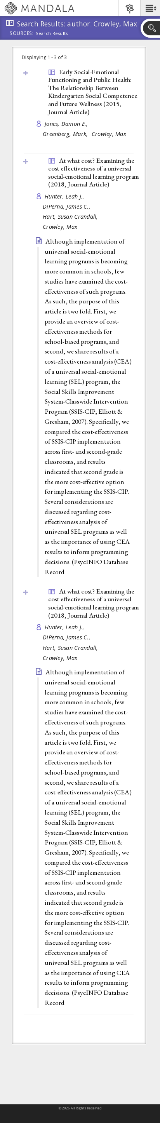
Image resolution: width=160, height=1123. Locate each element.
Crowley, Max (109, 134)
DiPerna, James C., (67, 206)
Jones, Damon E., (67, 123)
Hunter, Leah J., (65, 196)
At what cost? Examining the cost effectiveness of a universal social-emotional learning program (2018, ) (93, 172)
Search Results (52, 33)
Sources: (22, 34)
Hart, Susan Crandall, (71, 216)
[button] (150, 8)
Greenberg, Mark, (66, 134)
